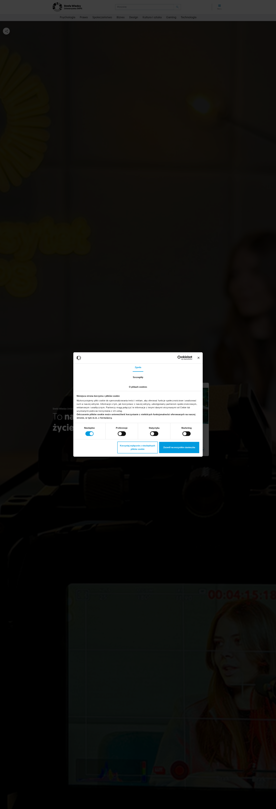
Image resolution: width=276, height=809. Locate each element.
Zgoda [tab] (138, 367)
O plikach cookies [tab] (138, 387)
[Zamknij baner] (199, 358)
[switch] (122, 433)
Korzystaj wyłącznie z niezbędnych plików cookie (137, 447)
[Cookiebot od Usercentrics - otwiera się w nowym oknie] (179, 358)
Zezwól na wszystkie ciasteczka (179, 447)
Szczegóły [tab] (138, 377)
